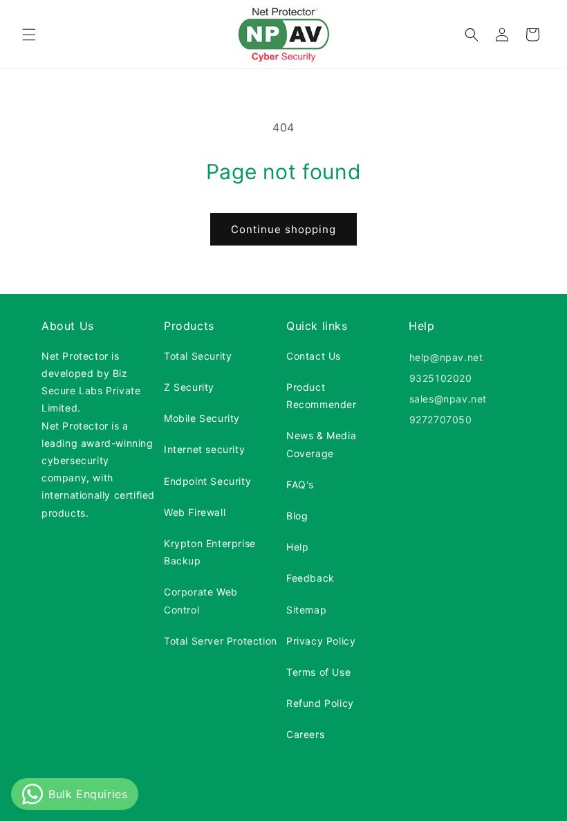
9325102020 (439, 378)
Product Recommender (321, 395)
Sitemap (306, 610)
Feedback (310, 578)
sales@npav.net (446, 399)
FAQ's (300, 484)
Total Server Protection (220, 641)
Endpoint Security (207, 481)
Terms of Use (318, 672)
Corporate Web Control (201, 600)
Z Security (189, 387)
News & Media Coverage (321, 444)
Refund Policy (320, 703)
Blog (297, 516)
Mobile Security (202, 418)
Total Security (198, 356)
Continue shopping (283, 229)
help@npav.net (444, 357)
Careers (305, 734)
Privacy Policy (320, 641)
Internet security (204, 449)
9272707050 (439, 419)
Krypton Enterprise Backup (210, 551)
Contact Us (313, 356)
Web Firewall (194, 512)
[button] (29, 34)
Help (297, 547)
